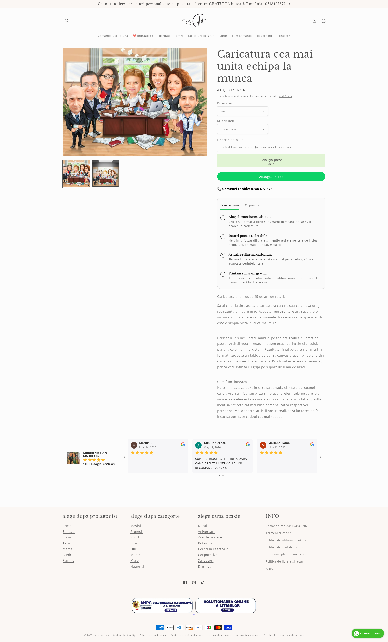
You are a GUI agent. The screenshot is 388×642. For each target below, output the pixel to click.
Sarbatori (205, 560)
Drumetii (205, 566)
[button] (67, 20)
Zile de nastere (210, 537)
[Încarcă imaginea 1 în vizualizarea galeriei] (76, 173)
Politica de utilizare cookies (286, 540)
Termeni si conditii (279, 533)
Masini (135, 526)
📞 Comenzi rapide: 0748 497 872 (244, 189)
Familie (68, 560)
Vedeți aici (285, 96)
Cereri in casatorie (213, 549)
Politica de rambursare (153, 634)
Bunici (68, 555)
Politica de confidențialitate (187, 634)
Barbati (69, 531)
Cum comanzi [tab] (229, 205)
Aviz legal (269, 634)
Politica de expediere (247, 634)
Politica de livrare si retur (284, 561)
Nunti (202, 526)
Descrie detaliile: (231, 140)
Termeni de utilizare (219, 634)
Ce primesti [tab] (253, 205)
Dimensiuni (224, 103)
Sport (134, 537)
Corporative (208, 555)
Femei (67, 526)
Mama (68, 549)
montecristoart (103, 635)
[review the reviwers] (183, 445)
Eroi (133, 543)
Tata (66, 543)
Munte (135, 555)
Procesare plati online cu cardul (289, 554)
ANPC (270, 568)
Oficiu (135, 549)
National (137, 566)
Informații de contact (291, 634)
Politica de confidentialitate (286, 547)
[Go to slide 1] (219, 475)
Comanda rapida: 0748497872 (287, 526)
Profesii (136, 531)
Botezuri (205, 543)
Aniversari (206, 531)
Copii (67, 537)
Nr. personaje (225, 121)
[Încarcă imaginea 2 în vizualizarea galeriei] (105, 173)
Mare (134, 560)
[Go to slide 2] (223, 475)
